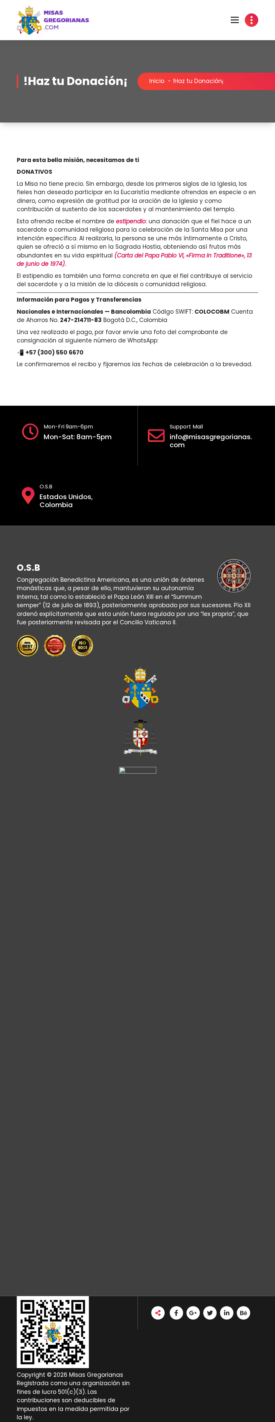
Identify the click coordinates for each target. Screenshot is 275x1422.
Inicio (156, 81)
